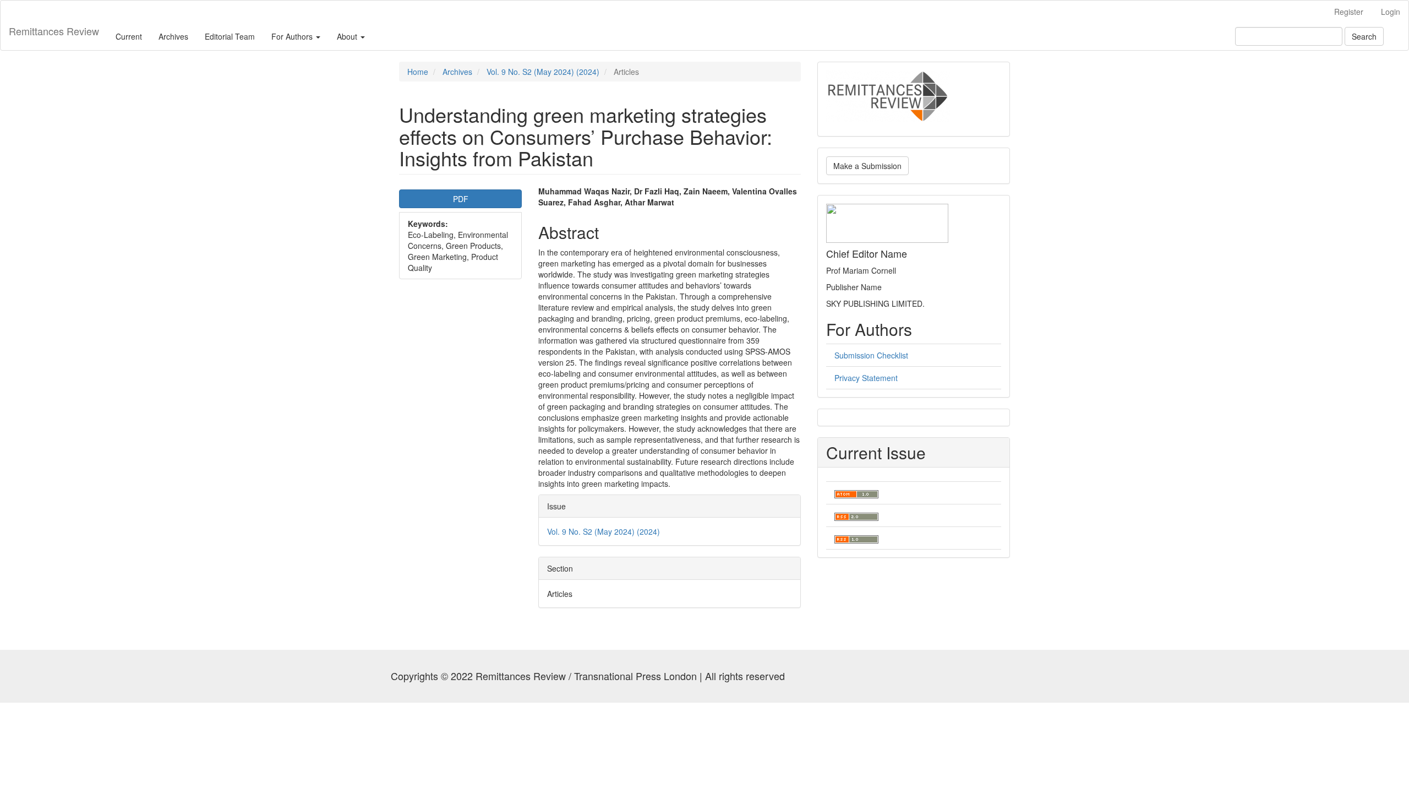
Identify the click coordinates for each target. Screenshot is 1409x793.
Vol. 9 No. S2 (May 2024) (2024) (543, 71)
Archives (173, 36)
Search (1364, 36)
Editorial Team (230, 36)
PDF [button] (460, 198)
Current (129, 36)
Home (417, 71)
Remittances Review (54, 31)
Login (1390, 11)
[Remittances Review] (888, 95)
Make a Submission (867, 165)
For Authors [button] (293, 36)
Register (1348, 11)
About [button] (348, 36)
